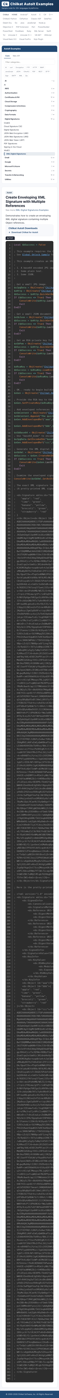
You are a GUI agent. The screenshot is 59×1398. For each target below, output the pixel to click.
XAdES (7, 150)
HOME (14, 14)
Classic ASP (36, 19)
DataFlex (47, 19)
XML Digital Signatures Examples (32, 210)
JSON (18, 72)
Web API (16, 56)
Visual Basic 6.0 (9, 39)
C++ (51, 14)
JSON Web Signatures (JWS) (16, 137)
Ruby (29, 31)
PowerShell (7, 31)
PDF (33, 72)
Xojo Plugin (38, 39)
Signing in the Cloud (12, 147)
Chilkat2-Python (10, 19)
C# (45, 14)
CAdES (7, 123)
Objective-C (8, 27)
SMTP (14, 76)
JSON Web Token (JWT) (14, 140)
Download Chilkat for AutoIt (25, 232)
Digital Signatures (11, 130)
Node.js (42, 23)
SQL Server (39, 31)
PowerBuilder (44, 27)
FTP (28, 67)
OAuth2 (26, 72)
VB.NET (38, 35)
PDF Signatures (10, 143)
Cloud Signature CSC (13, 126)
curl (11, 67)
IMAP (42, 67)
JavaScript (31, 23)
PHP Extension (22, 27)
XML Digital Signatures (16, 154)
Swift (49, 31)
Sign (7, 76)
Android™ (24, 14)
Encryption (20, 67)
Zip (26, 76)
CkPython (24, 19)
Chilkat (6, 14)
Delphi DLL (7, 23)
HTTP (35, 67)
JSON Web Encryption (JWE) (16, 133)
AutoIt (33, 14)
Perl (33, 27)
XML (20, 76)
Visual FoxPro (25, 39)
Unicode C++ (26, 35)
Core (7, 56)
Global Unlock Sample (36, 254)
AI (6, 67)
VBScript (48, 35)
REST (40, 72)
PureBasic (19, 31)
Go (16, 23)
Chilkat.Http (49, 291)
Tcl (4, 35)
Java (22, 23)
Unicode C (12, 35)
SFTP (47, 72)
